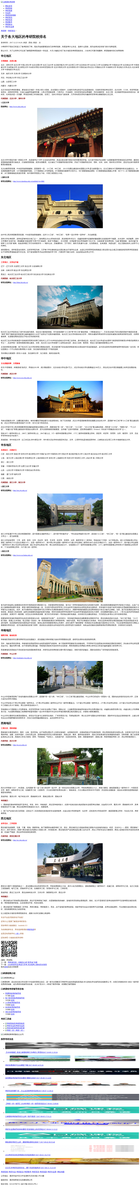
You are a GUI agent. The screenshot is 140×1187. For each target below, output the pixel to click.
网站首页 (8, 6)
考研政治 (8, 24)
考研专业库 (20, 1026)
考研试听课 (20, 1028)
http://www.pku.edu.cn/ (18, 107)
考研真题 (8, 11)
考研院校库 (20, 1023)
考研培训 (30, 929)
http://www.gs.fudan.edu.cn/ (23, 555)
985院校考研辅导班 (12, 1007)
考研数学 (8, 22)
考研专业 (12, 1172)
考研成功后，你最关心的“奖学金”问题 (22, 962)
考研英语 (8, 20)
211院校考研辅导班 (12, 1003)
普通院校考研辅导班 (13, 993)
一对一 (17, 933)
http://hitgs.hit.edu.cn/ (20, 282)
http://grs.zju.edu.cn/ (20, 490)
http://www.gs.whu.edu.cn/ (22, 378)
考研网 (3, 31)
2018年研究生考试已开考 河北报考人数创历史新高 (27, 965)
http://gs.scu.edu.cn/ (20, 745)
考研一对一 (20, 1030)
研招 (6, 967)
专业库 (7, 13)
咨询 (12, 996)
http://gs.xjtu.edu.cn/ (20, 840)
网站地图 (60, 1172)
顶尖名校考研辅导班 (13, 1012)
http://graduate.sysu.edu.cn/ (22, 658)
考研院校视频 (10, 15)
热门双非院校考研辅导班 (14, 998)
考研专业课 (9, 27)
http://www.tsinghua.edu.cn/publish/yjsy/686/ (28, 181)
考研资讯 (8, 17)
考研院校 (8, 8)
